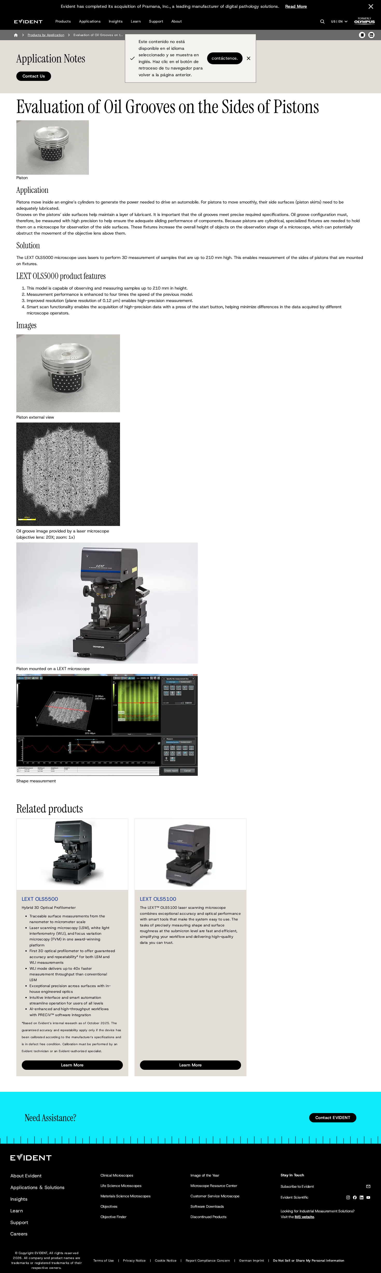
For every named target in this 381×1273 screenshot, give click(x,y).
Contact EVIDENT (332, 1117)
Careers (19, 1234)
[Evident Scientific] (28, 21)
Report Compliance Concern (208, 1260)
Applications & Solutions (37, 1187)
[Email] (368, 1187)
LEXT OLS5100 (158, 899)
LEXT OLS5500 (40, 899)
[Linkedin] (361, 1198)
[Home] (15, 35)
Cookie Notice (166, 1260)
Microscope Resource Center (213, 1185)
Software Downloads (207, 1206)
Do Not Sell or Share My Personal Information (308, 1260)
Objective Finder (113, 1216)
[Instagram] (348, 1198)
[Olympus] (364, 22)
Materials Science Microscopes (126, 1196)
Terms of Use (103, 1260)
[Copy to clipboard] (362, 35)
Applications (90, 21)
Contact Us (34, 76)
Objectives (109, 1206)
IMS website (304, 1216)
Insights (116, 21)
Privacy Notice (134, 1260)
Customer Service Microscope (214, 1196)
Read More (296, 6)
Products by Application (46, 35)
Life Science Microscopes (121, 1185)
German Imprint (251, 1260)
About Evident (25, 1176)
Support (156, 21)
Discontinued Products (208, 1216)
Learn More (72, 1065)
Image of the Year (204, 1175)
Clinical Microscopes (117, 1175)
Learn (136, 21)
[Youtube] (368, 1198)
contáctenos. (225, 58)
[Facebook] (354, 1198)
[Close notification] (371, 6)
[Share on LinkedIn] (371, 35)
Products (63, 21)
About (176, 21)
